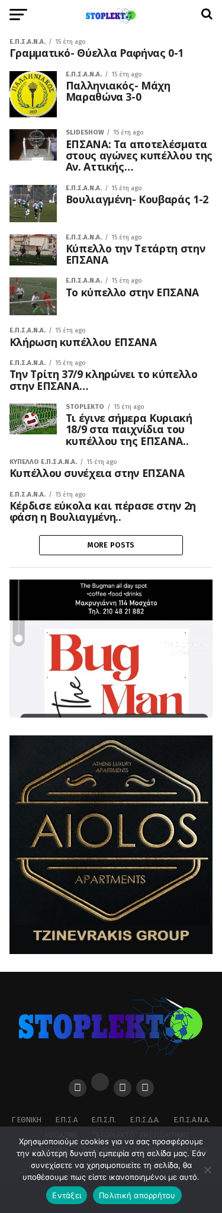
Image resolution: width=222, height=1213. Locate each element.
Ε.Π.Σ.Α (67, 1119)
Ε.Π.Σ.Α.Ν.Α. (192, 1119)
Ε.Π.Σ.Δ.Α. (145, 1119)
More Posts (111, 544)
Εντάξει (66, 1195)
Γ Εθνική (26, 1119)
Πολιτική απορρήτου (137, 1195)
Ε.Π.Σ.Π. (104, 1119)
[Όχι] (207, 1170)
